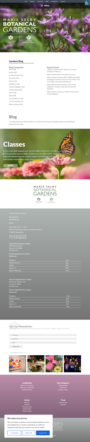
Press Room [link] (63, 402)
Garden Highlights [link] (15, 87)
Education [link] (12, 78)
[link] (87, 2)
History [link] (11, 93)
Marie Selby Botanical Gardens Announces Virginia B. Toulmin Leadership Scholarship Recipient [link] (61, 87)
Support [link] (32, 1)
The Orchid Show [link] (15, 101)
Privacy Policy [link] (27, 411)
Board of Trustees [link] (27, 385)
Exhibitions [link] (13, 84)
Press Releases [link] (14, 98)
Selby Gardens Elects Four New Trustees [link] (61, 74)
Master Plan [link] (27, 409)
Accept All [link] (42, 433)
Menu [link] (47, 5)
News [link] (11, 95)
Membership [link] (63, 385)
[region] (28, 426)
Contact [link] (63, 1)
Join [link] (26, 1)
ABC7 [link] (11, 69)
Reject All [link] (28, 433)
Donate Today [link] (63, 390)
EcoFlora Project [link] (14, 75)
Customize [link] (14, 433)
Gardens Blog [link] (13, 90)
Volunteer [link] (63, 387)
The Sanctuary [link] (27, 407)
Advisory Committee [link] (27, 387)
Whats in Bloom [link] (14, 104)
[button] (3, 154)
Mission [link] (27, 402)
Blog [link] (47, 1)
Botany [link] (11, 72)
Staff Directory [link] (27, 390)
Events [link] (11, 81)
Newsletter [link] (54, 1)
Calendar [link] (40, 1)
